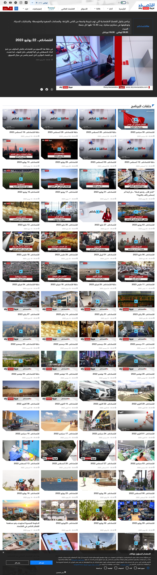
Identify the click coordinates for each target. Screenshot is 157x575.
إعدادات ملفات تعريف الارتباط (91, 564)
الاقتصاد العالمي (68, 8)
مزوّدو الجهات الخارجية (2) (77, 559)
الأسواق (84, 8)
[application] (104, 63)
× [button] (3, 552)
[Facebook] (5, 2)
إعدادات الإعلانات (124, 564)
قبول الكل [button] (41, 562)
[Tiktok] (26, 2)
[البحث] (16, 8)
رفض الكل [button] (17, 562)
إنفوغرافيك (37, 8)
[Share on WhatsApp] (51, 89)
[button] (39, 2)
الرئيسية (122, 8)
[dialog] (78, 562)
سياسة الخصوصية (78, 564)
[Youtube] (10, 2)
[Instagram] (20, 2)
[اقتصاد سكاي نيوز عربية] (141, 6)
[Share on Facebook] (46, 89)
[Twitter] (15, 2)
